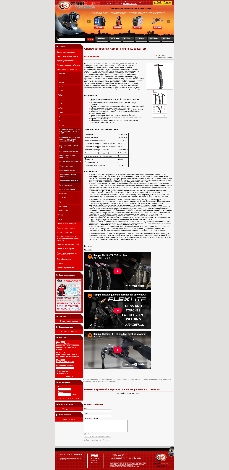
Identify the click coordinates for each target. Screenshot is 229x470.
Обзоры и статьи (68, 409)
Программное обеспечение (70, 162)
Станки (60, 263)
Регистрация (62, 398)
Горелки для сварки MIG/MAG (68, 175)
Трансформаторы (64, 259)
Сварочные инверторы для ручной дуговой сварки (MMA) (70, 131)
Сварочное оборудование (67, 69)
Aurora (61, 91)
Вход (74, 394)
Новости (128, 39)
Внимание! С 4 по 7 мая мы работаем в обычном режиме (67, 355)
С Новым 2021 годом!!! (65, 362)
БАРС (60, 104)
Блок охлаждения (66, 185)
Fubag (60, 78)
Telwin (60, 95)
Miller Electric (63, 211)
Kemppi (61, 125)
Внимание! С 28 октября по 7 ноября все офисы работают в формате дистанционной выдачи (68, 346)
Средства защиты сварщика (68, 244)
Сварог (61, 82)
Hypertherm (62, 193)
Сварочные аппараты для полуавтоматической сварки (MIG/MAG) (69, 139)
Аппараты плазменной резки (68, 65)
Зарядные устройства (65, 268)
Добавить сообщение (92, 440)
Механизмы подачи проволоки (67, 156)
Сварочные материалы (66, 249)
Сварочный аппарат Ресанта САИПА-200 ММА (138, 12)
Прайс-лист (115, 39)
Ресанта (61, 73)
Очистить (106, 440)
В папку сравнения (165, 57)
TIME (60, 215)
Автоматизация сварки (66, 228)
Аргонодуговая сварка (65, 61)
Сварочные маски (66, 166)
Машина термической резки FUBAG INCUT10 (156, 12)
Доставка (154, 39)
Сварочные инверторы (66, 52)
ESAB (60, 112)
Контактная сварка (64, 232)
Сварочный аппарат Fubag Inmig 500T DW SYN (119, 12)
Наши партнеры (69, 419)
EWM (60, 202)
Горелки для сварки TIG (69, 181)
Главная (101, 39)
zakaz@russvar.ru (130, 4)
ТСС (60, 99)
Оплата (141, 39)
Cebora (61, 121)
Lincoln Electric (64, 206)
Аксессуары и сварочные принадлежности (67, 254)
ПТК (60, 116)
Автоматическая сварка (68, 151)
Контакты (167, 39)
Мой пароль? (75, 398)
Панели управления (67, 189)
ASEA (60, 108)
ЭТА (60, 219)
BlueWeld (62, 198)
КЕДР (60, 86)
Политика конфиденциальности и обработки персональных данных (124, 466)
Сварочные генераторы (66, 224)
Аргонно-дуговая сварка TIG (68, 146)
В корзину (161, 55)
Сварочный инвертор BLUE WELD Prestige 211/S (99, 12)
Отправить (69, 376)
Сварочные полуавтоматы (67, 56)
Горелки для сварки (67, 170)
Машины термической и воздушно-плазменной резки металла (68, 238)
